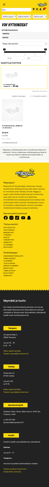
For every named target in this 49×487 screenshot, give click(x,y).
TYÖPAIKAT (7, 235)
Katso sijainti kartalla (12, 351)
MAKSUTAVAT (8, 268)
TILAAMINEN (7, 261)
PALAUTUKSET (8, 273)
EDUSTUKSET (8, 247)
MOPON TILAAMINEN (10, 266)
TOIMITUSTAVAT (9, 271)
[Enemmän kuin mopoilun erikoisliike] (40, 4)
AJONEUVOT (7, 242)
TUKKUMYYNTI (8, 240)
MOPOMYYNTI (8, 232)
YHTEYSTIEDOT (9, 230)
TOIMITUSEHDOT (9, 258)
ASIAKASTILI (7, 275)
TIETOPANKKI (8, 245)
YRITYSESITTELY (9, 228)
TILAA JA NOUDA (9, 263)
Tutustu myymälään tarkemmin (16, 353)
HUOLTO (6, 237)
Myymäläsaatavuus (10, 142)
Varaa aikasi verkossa (12, 471)
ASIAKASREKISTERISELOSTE (13, 256)
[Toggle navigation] (4, 4)
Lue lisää (5, 135)
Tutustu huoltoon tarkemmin (15, 469)
